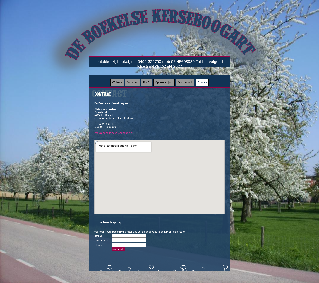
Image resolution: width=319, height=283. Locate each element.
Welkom (117, 82)
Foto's (146, 82)
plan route (118, 249)
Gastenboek (185, 82)
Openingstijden (164, 82)
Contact (202, 82)
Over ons (132, 82)
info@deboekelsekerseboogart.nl (113, 132)
